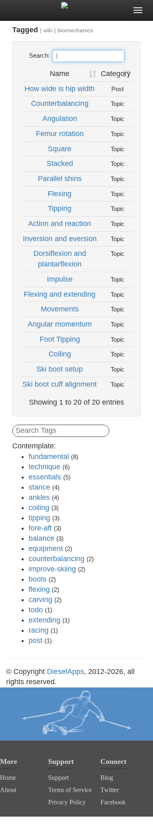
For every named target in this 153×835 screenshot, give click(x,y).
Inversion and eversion (60, 239)
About (8, 789)
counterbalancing (56, 559)
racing (39, 630)
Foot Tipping (60, 339)
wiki (48, 30)
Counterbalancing (60, 103)
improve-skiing (52, 569)
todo (36, 610)
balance (41, 538)
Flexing (59, 194)
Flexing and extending (59, 294)
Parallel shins (60, 179)
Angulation (59, 118)
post (35, 640)
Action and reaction (59, 223)
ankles (39, 497)
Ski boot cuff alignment (59, 384)
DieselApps (65, 671)
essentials (45, 477)
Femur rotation (60, 134)
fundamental (49, 456)
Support (58, 777)
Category (116, 73)
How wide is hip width (59, 89)
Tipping (59, 208)
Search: (39, 55)
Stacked (60, 163)
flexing (39, 589)
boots (38, 579)
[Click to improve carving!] (76, 714)
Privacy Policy (67, 802)
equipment (46, 548)
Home (8, 777)
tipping (39, 518)
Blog (106, 777)
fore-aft (40, 528)
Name (59, 73)
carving (40, 599)
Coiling (60, 354)
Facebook (113, 802)
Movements (60, 309)
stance (39, 487)
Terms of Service (70, 789)
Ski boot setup (59, 369)
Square (59, 149)
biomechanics (75, 30)
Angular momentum (60, 324)
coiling (39, 508)
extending (44, 620)
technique (44, 467)
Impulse (60, 279)
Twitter (109, 789)
